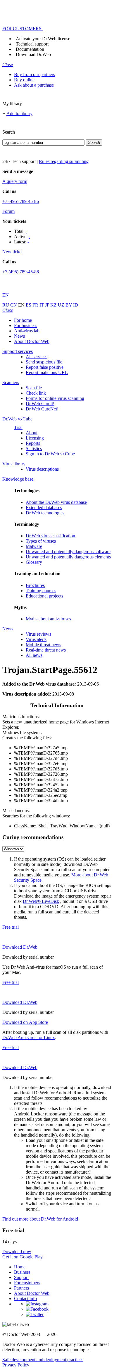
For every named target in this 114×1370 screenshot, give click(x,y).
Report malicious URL (47, 372)
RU (6, 304)
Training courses (41, 590)
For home (23, 320)
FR (35, 304)
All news (34, 655)
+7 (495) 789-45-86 (20, 201)
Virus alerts (36, 639)
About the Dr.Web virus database (56, 502)
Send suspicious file (44, 361)
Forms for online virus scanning (55, 398)
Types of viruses (41, 540)
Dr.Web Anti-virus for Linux (28, 1037)
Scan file (34, 387)
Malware (34, 546)
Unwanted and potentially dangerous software (68, 551)
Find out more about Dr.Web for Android (40, 1218)
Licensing (35, 437)
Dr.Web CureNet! (42, 408)
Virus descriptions (42, 469)
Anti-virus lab (26, 330)
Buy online (24, 79)
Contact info (25, 1298)
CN (14, 304)
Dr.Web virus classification (50, 535)
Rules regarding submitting (64, 161)
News (19, 336)
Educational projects (44, 595)
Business (22, 1272)
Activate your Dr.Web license (43, 38)
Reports (33, 443)
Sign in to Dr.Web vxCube (50, 453)
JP (47, 304)
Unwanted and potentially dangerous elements (68, 556)
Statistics (34, 448)
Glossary (34, 562)
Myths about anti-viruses (48, 618)
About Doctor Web (31, 341)
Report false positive (44, 367)
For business (25, 325)
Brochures (35, 585)
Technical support (32, 43)
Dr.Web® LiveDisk (41, 901)
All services (36, 356)
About (31, 432)
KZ (54, 304)
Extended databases (44, 507)
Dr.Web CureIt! (40, 403)
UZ (61, 304)
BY (69, 304)
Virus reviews (38, 634)
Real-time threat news (46, 649)
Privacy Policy (15, 1364)
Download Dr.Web (33, 54)
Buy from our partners (34, 74)
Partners (21, 1287)
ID (75, 304)
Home (19, 1266)
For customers (27, 1282)
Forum (8, 211)
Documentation (30, 49)
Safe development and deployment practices (42, 1359)
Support (21, 1277)
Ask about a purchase (34, 85)
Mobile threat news (43, 644)
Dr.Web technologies (45, 512)
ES (29, 304)
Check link (36, 393)
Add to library (19, 113)
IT (42, 304)
